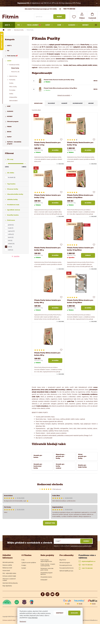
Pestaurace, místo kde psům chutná (47, 569)
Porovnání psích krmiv (65, 565)
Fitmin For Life (15, 71)
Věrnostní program (12, 121)
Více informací (33, 618)
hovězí (10, 228)
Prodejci (23, 565)
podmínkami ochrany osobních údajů (81, 546)
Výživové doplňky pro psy (66, 570)
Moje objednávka (7, 586)
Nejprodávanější (77, 103)
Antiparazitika (13, 97)
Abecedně (91, 103)
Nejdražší (64, 103)
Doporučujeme (38, 103)
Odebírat (86, 541)
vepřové (11, 231)
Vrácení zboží (6, 570)
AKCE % (9, 45)
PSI (8, 50)
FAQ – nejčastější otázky (9, 573)
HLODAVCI (10, 111)
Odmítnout (59, 613)
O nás (23, 560)
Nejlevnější (51, 103)
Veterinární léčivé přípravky (10, 583)
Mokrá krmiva (13, 76)
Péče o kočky (13, 86)
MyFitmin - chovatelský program (14, 143)
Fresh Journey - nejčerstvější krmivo (46, 560)
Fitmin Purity (15, 68)
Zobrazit (88, 255)
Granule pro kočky (14, 64)
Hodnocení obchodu (50, 484)
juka (51, 428)
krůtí (10, 240)
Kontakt (23, 568)
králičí (10, 250)
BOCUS (9, 131)
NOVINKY (9, 116)
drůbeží (11, 243)
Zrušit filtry (16, 256)
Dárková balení (13, 100)
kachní (10, 237)
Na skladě (11, 177)
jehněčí (10, 225)
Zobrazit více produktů (63, 95)
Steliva (11, 93)
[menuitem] (9, 25)
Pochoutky (12, 79)
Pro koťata (12, 90)
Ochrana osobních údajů (9, 576)
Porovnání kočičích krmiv (66, 568)
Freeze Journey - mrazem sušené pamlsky (48, 564)
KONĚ (8, 106)
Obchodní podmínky (8, 562)
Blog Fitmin (62, 560)
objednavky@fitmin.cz (88, 561)
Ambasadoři (44, 579)
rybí (9, 246)
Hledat (59, 17)
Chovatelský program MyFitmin (47, 573)
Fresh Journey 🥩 (12, 56)
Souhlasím (74, 613)
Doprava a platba (7, 565)
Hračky (11, 83)
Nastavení (23, 621)
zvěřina (10, 234)
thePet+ (9, 137)
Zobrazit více (50, 523)
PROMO (9, 126)
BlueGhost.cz (94, 620)
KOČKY (9, 61)
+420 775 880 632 (87, 565)
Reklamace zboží (7, 568)
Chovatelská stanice (46, 577)
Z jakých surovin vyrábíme (28, 562)
